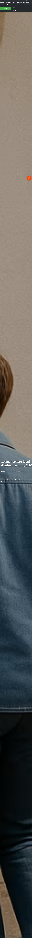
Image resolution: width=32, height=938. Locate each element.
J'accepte (5, 8)
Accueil (3, 480)
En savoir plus (15, 8)
